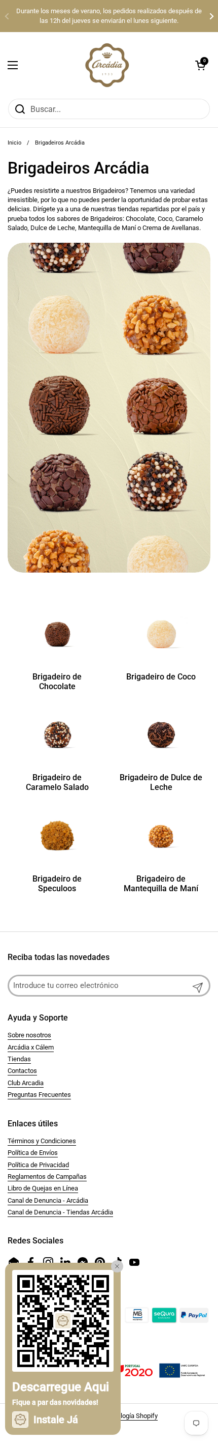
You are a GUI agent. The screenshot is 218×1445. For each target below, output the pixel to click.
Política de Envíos (33, 1152)
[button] (200, 65)
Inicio (14, 142)
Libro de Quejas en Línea (43, 1188)
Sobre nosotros (29, 1035)
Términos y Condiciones (42, 1141)
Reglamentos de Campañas (47, 1176)
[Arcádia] (106, 65)
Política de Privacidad (38, 1165)
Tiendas (19, 1059)
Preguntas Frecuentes (39, 1094)
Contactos (22, 1070)
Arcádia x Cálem (31, 1047)
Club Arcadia (26, 1083)
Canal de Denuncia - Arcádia (48, 1200)
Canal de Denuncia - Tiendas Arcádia (60, 1212)
